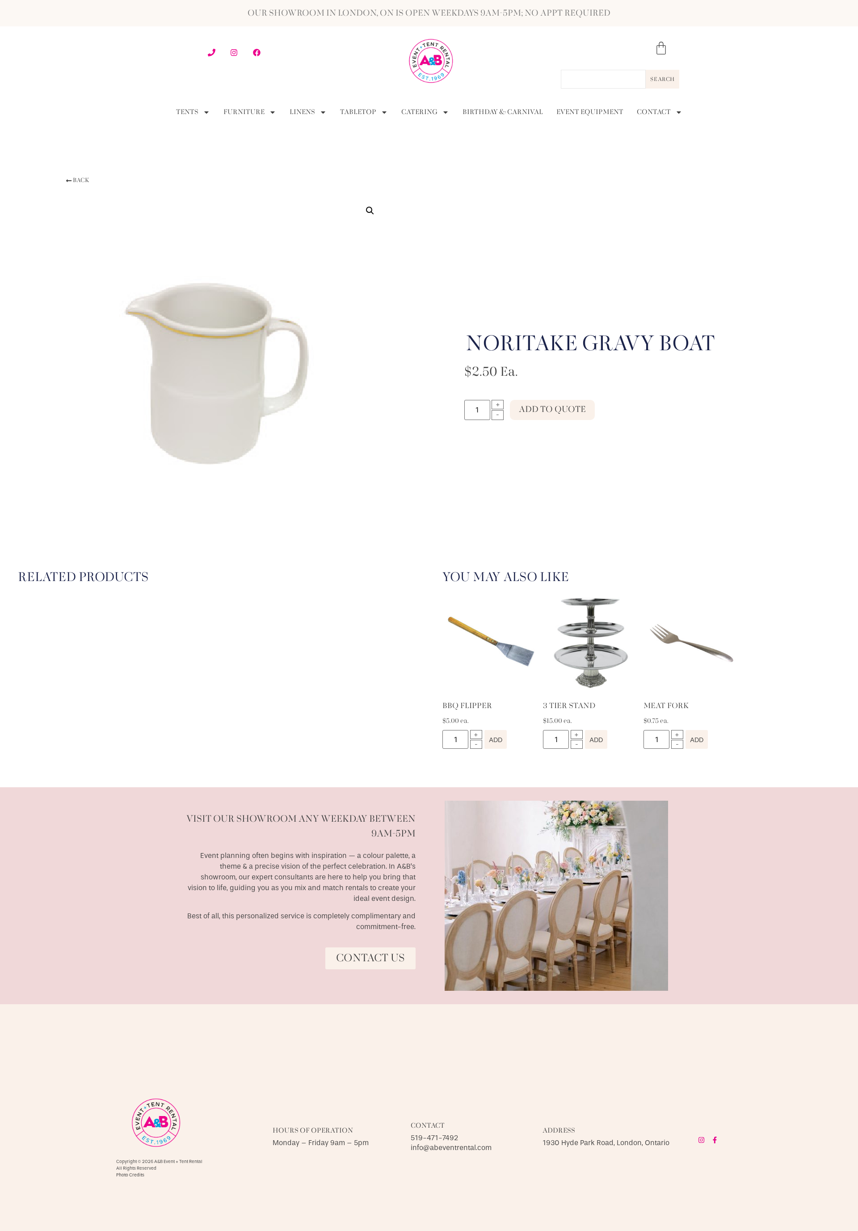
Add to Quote (552, 409)
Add (495, 740)
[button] (77, 181)
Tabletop (358, 112)
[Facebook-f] (714, 1140)
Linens (302, 112)
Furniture (244, 112)
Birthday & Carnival (503, 112)
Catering (419, 112)
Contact (654, 112)
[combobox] (603, 79)
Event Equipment (589, 112)
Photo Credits (130, 1175)
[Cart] (661, 48)
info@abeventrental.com (451, 1147)
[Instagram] (701, 1140)
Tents (187, 112)
